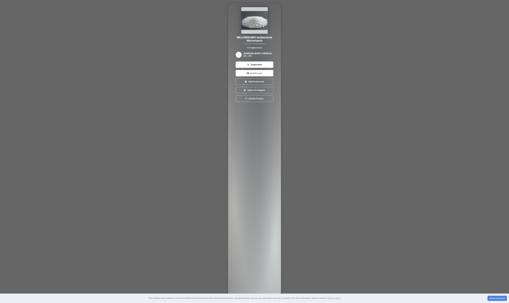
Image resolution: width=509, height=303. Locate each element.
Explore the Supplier (256, 90)
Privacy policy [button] (334, 298)
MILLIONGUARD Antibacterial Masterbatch (254, 39)
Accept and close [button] (497, 298)
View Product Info (256, 82)
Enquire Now (256, 65)
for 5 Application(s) (254, 48)
